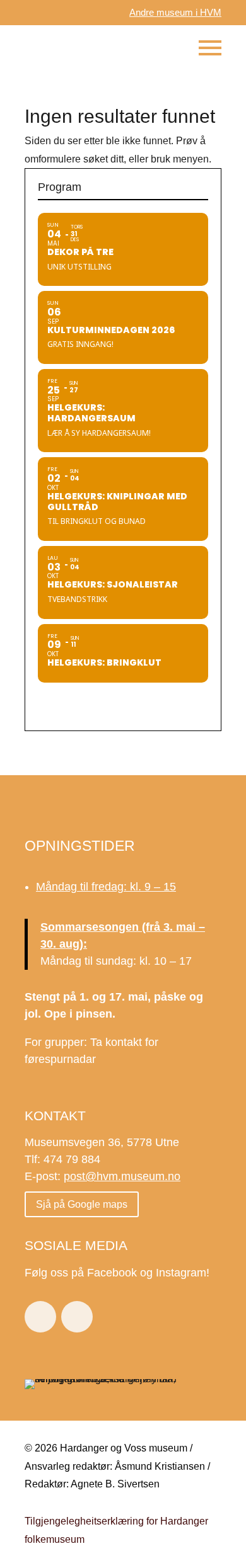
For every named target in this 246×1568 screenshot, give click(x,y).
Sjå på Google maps (81, 1204)
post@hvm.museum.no (122, 1176)
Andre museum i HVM (175, 12)
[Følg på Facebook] (40, 1316)
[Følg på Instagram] (77, 1316)
